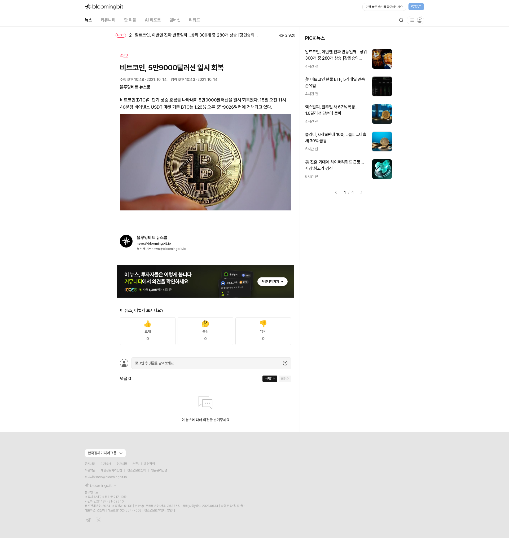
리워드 (194, 20)
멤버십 (175, 20)
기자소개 (106, 464)
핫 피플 (130, 20)
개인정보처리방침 (111, 470)
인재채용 (122, 464)
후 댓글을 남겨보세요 (154, 363)
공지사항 (90, 464)
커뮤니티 (108, 20)
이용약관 (90, 470)
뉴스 (88, 20)
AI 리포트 (153, 20)
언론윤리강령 (159, 470)
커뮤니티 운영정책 (144, 464)
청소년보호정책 (136, 470)
